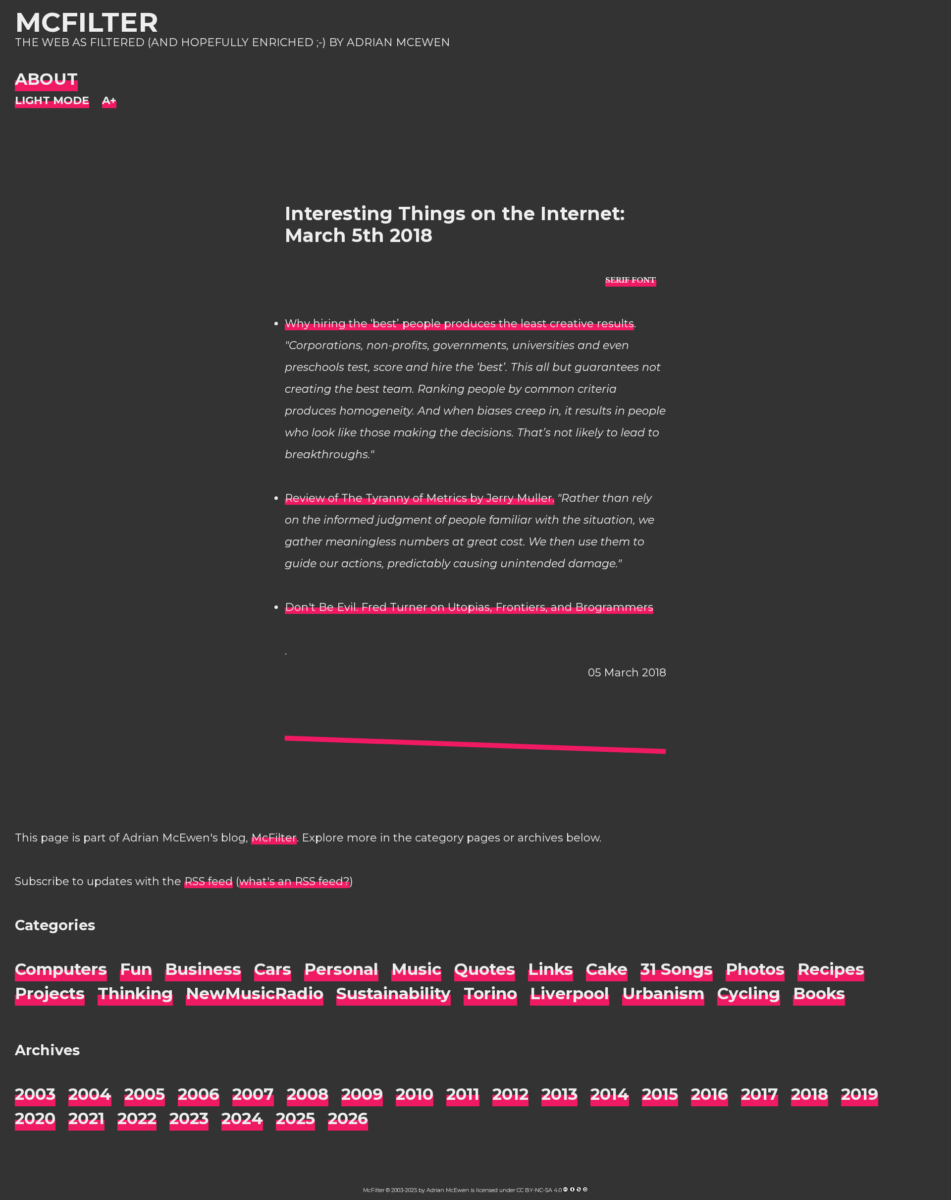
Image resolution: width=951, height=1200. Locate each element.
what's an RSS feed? (294, 881)
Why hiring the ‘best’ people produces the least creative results (459, 323)
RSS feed (208, 881)
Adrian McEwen (447, 1190)
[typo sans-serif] (630, 279)
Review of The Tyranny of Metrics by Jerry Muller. (419, 498)
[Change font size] (109, 101)
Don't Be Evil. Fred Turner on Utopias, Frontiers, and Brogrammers (469, 607)
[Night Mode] (52, 101)
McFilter (86, 22)
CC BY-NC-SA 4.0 (539, 1190)
